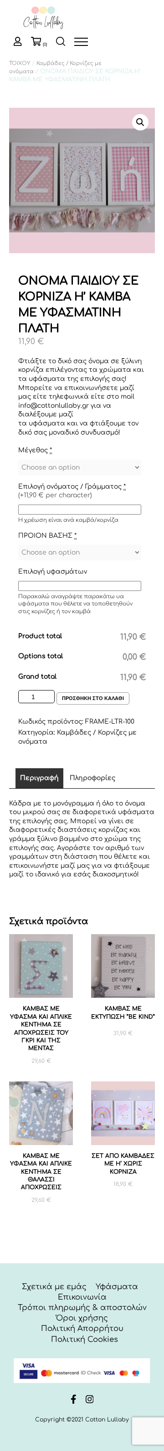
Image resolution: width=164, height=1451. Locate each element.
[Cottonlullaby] (43, 18)
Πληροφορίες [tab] (92, 778)
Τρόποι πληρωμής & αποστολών (82, 1307)
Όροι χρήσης (82, 1318)
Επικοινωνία (82, 1297)
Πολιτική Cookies (84, 1339)
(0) (45, 44)
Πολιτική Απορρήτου (82, 1328)
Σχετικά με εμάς (54, 1286)
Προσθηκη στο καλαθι (93, 698)
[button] (140, 122)
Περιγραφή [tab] (39, 778)
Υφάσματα (117, 1286)
